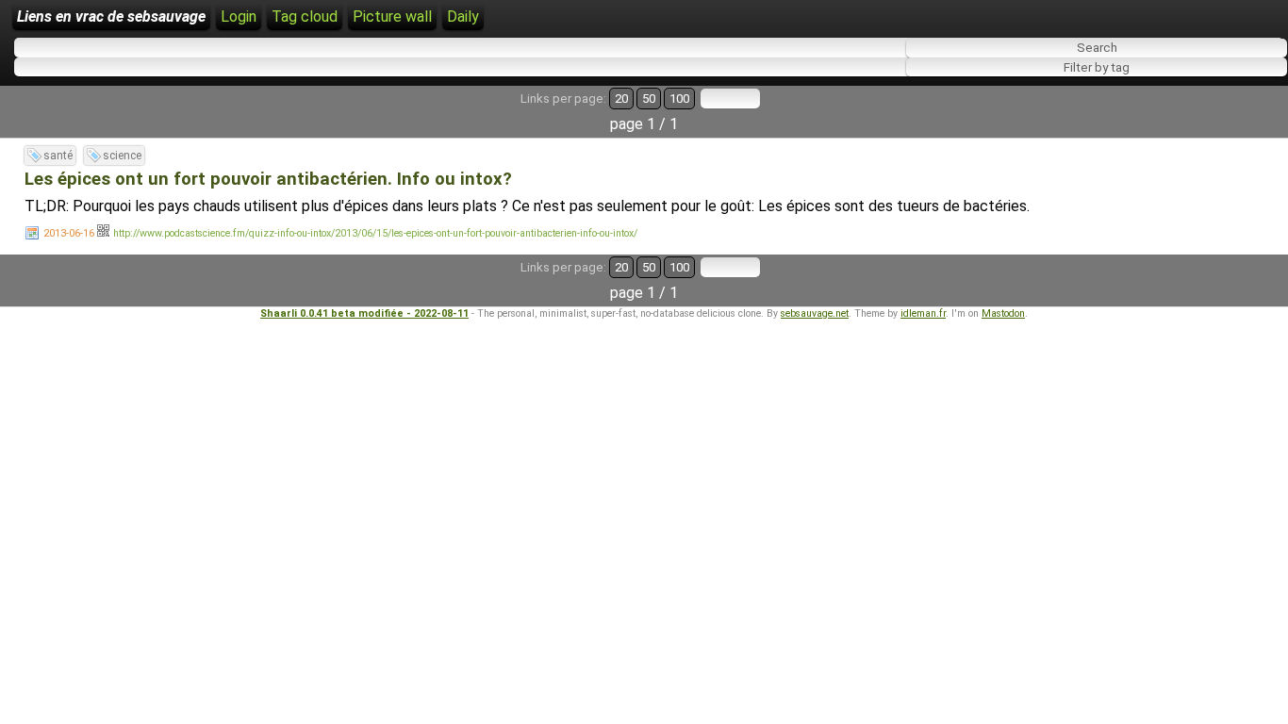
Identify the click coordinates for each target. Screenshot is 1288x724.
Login (238, 16)
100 (679, 98)
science (122, 155)
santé (58, 155)
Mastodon (1003, 313)
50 (648, 98)
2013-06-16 (68, 233)
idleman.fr (923, 313)
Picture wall (392, 16)
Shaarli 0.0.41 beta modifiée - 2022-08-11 (364, 313)
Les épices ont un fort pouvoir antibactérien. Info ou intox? (268, 179)
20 (621, 98)
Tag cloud (305, 16)
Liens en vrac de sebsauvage (111, 16)
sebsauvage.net (815, 313)
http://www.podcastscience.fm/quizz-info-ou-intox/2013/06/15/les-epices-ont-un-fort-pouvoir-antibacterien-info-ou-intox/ (375, 233)
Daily (463, 16)
